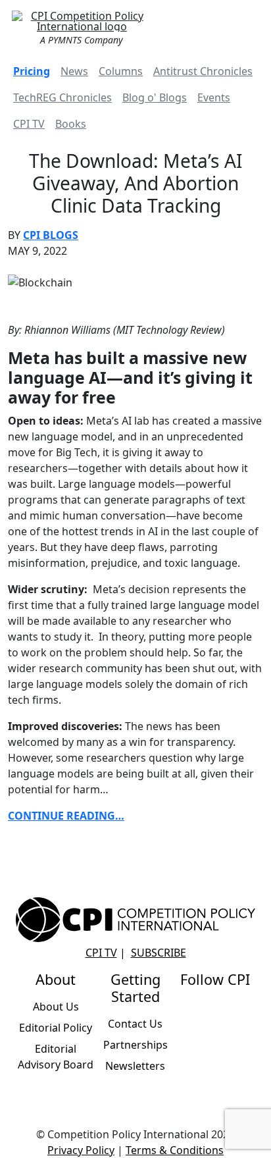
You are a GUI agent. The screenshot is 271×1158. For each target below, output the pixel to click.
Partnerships (135, 1045)
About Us (56, 1006)
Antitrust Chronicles (203, 71)
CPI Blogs (50, 235)
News (74, 71)
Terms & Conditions (175, 1150)
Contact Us (135, 1023)
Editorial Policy (55, 1027)
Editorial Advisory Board (55, 1056)
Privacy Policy (80, 1150)
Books (70, 124)
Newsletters (135, 1066)
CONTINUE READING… (66, 815)
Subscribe (158, 952)
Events (213, 97)
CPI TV (29, 124)
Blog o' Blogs (154, 97)
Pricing (31, 71)
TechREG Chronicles (62, 97)
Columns (121, 71)
